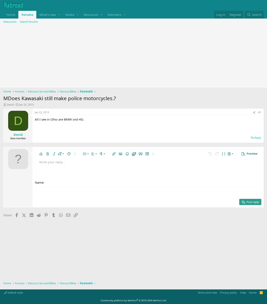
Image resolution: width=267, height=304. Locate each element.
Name (39, 182)
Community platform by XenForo (134, 300)
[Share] (254, 112)
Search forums (29, 22)
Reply (257, 138)
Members (114, 14)
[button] (59, 15)
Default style (15, 292)
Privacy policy (228, 292)
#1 (259, 112)
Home (10, 14)
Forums (27, 14)
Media (69, 14)
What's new (47, 14)
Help (243, 292)
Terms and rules (207, 292)
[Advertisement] (133, 56)
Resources (91, 14)
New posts (9, 22)
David (10, 104)
